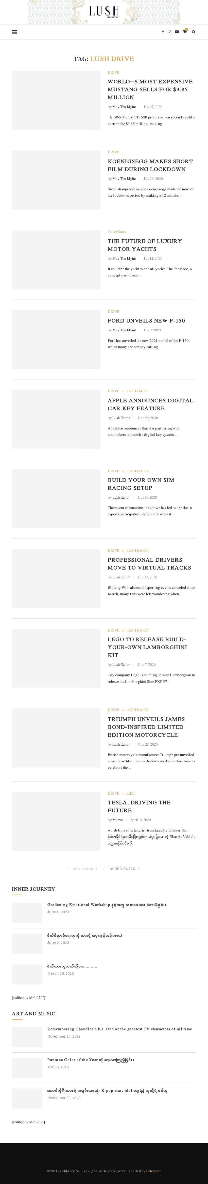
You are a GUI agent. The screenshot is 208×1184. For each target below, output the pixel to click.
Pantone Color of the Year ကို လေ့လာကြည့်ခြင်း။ (91, 1060)
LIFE (130, 794)
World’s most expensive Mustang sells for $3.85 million (150, 89)
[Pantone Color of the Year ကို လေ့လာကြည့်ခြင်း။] (27, 1068)
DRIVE (113, 73)
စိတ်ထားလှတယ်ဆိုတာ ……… (72, 966)
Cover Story (117, 232)
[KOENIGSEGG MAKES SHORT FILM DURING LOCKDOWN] (56, 180)
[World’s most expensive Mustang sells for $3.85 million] (56, 100)
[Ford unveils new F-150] (56, 339)
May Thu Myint (124, 107)
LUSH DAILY (137, 392)
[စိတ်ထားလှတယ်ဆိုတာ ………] (27, 974)
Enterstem (153, 1171)
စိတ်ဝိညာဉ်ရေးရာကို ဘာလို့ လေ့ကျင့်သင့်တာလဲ (85, 935)
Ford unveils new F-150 (146, 321)
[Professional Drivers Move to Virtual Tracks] (56, 578)
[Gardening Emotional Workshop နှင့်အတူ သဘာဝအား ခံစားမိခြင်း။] (27, 913)
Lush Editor (121, 418)
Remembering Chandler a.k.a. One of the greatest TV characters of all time (119, 1029)
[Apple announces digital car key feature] (56, 419)
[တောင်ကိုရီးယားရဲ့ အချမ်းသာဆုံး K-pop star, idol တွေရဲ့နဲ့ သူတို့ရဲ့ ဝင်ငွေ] (27, 1098)
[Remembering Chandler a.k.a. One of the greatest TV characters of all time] (27, 1037)
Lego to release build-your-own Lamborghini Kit (147, 647)
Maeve (117, 820)
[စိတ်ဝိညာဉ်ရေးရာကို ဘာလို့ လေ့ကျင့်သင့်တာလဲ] (27, 943)
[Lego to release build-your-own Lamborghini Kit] (56, 658)
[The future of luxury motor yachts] (56, 259)
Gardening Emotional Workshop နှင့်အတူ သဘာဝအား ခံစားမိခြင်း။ (107, 905)
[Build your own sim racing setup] (56, 499)
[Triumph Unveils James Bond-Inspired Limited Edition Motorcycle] (56, 737)
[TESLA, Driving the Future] (56, 821)
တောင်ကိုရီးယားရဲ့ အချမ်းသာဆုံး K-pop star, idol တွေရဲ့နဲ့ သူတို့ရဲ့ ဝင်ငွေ (107, 1090)
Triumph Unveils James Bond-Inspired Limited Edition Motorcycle (146, 727)
